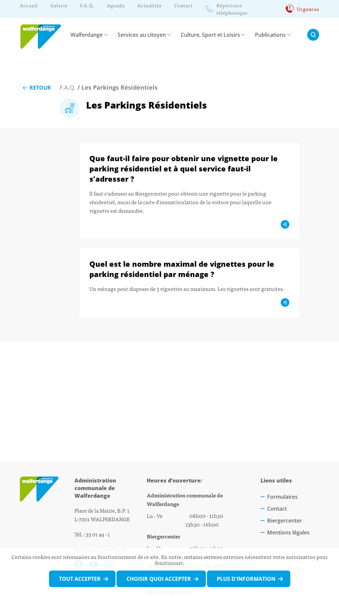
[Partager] (285, 224)
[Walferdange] (44, 34)
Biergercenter (284, 520)
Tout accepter (80, 578)
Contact (277, 508)
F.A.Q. (68, 87)
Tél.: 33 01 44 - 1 (92, 534)
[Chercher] (313, 35)
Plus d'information (246, 578)
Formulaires (282, 496)
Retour (40, 87)
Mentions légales (288, 532)
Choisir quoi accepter (158, 578)
